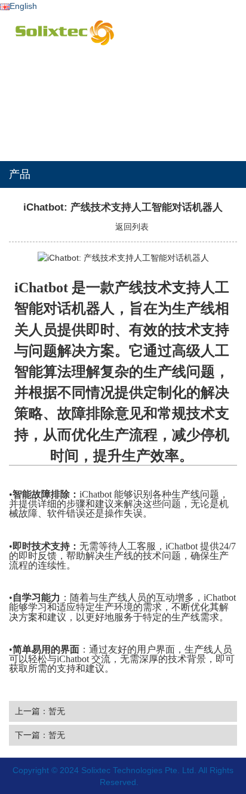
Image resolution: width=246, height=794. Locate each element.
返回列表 (131, 226)
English (23, 6)
